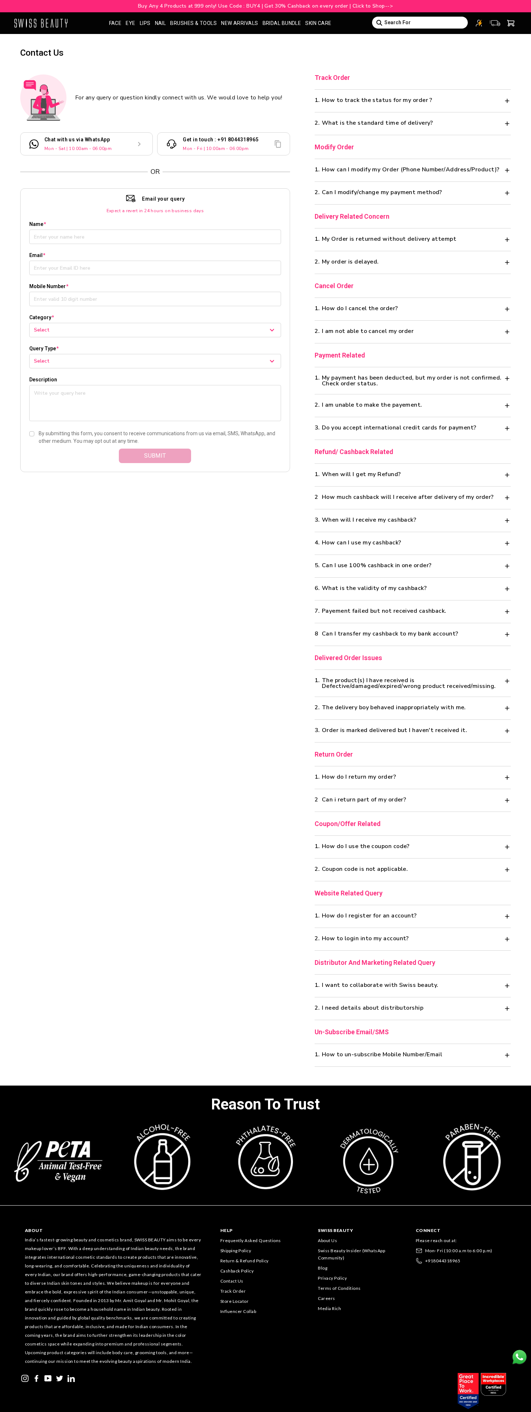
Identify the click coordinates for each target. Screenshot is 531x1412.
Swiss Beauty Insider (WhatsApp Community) (351, 1254)
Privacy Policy (332, 1278)
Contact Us (231, 1281)
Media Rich (329, 1308)
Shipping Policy (235, 1250)
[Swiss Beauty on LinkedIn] (71, 1377)
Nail (160, 23)
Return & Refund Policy (244, 1260)
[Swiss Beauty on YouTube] (48, 1377)
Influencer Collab (238, 1311)
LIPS (145, 23)
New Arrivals (239, 23)
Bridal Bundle (282, 23)
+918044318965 (443, 1260)
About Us (327, 1240)
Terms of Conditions (339, 1288)
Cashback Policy (237, 1271)
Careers (326, 1298)
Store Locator (234, 1301)
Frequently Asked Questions (250, 1240)
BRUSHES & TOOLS (193, 23)
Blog (322, 1268)
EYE (130, 23)
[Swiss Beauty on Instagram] (25, 1377)
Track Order (233, 1291)
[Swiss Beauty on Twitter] (59, 1377)
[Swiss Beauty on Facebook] (36, 1377)
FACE (115, 23)
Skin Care (318, 23)
